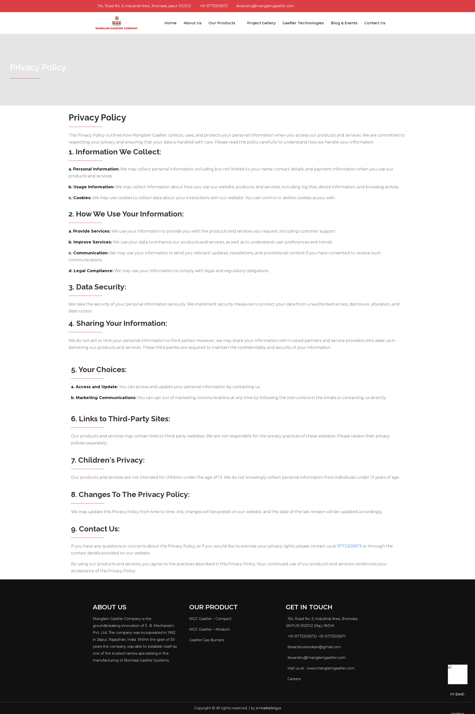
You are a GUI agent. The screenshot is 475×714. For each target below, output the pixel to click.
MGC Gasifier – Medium (209, 629)
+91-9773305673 (213, 6)
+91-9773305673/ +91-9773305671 (316, 636)
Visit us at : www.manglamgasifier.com (321, 668)
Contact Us (374, 23)
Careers (294, 679)
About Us (193, 23)
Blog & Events (344, 23)
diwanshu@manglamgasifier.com (265, 6)
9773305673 (349, 546)
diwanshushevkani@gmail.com (314, 647)
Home (171, 23)
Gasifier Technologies (303, 23)
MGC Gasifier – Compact (210, 619)
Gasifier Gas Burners (206, 640)
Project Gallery (261, 23)
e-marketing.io (268, 708)
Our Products (222, 23)
